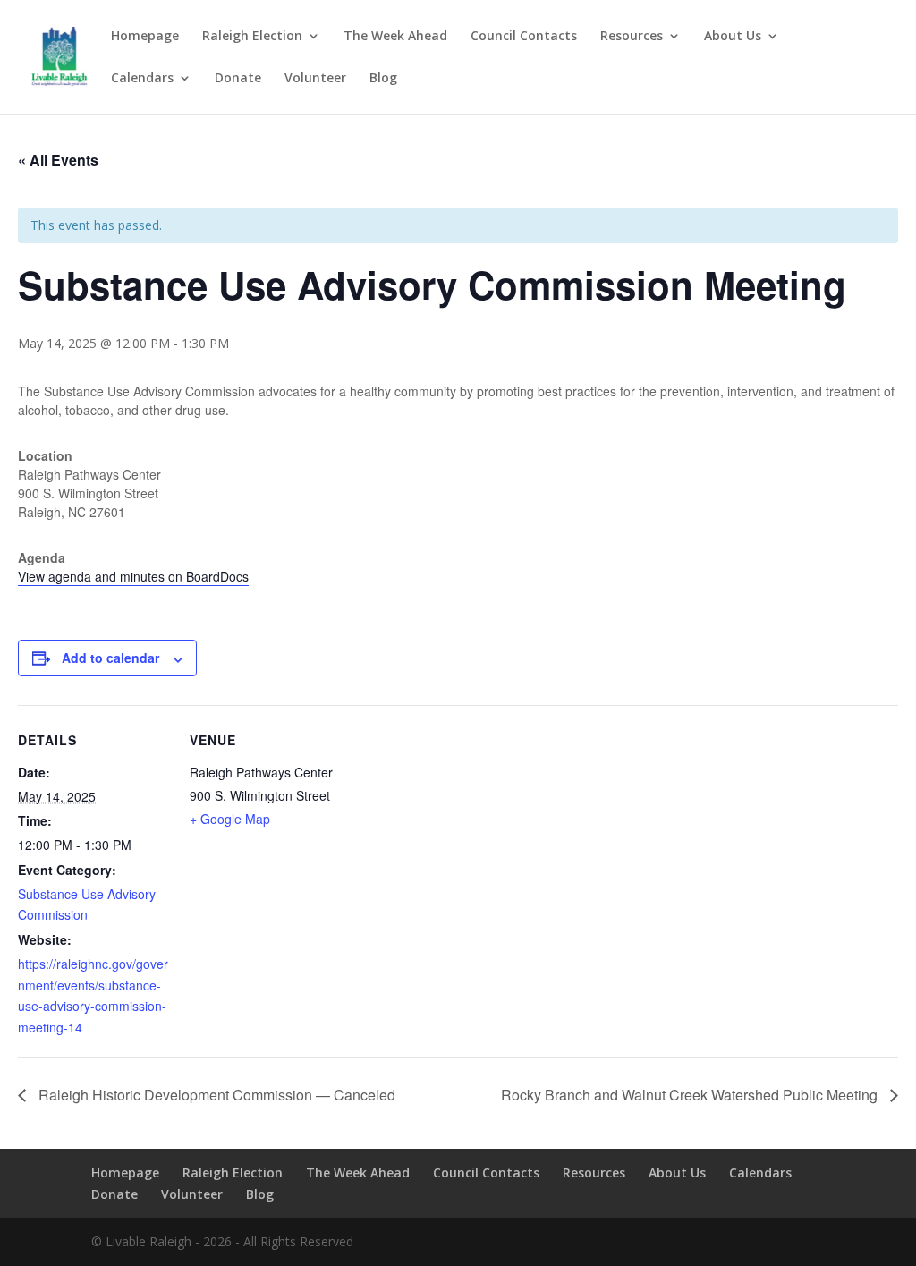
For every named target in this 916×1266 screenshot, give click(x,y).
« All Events (58, 159)
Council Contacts (524, 37)
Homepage (145, 37)
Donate (238, 79)
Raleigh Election (252, 37)
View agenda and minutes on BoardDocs (133, 576)
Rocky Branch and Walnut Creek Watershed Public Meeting (691, 1094)
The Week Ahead (395, 37)
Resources (631, 37)
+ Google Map (230, 819)
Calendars (142, 79)
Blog (383, 79)
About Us (732, 37)
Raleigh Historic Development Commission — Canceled (215, 1094)
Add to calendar (110, 658)
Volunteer (315, 79)
